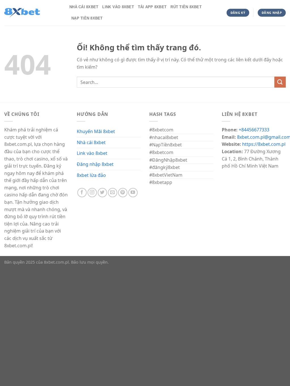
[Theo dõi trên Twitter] (102, 192)
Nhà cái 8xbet (91, 142)
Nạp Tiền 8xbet (87, 18)
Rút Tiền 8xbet (186, 7)
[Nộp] (280, 82)
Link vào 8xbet (92, 153)
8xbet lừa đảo (91, 175)
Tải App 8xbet (152, 7)
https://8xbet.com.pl (263, 144)
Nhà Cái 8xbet (83, 7)
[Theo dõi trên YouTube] (133, 192)
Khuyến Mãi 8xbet (96, 131)
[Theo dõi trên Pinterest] (122, 192)
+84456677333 (254, 130)
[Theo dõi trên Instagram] (92, 192)
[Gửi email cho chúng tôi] (112, 192)
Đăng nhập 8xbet (95, 164)
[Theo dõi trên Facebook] (82, 192)
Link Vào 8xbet (118, 7)
